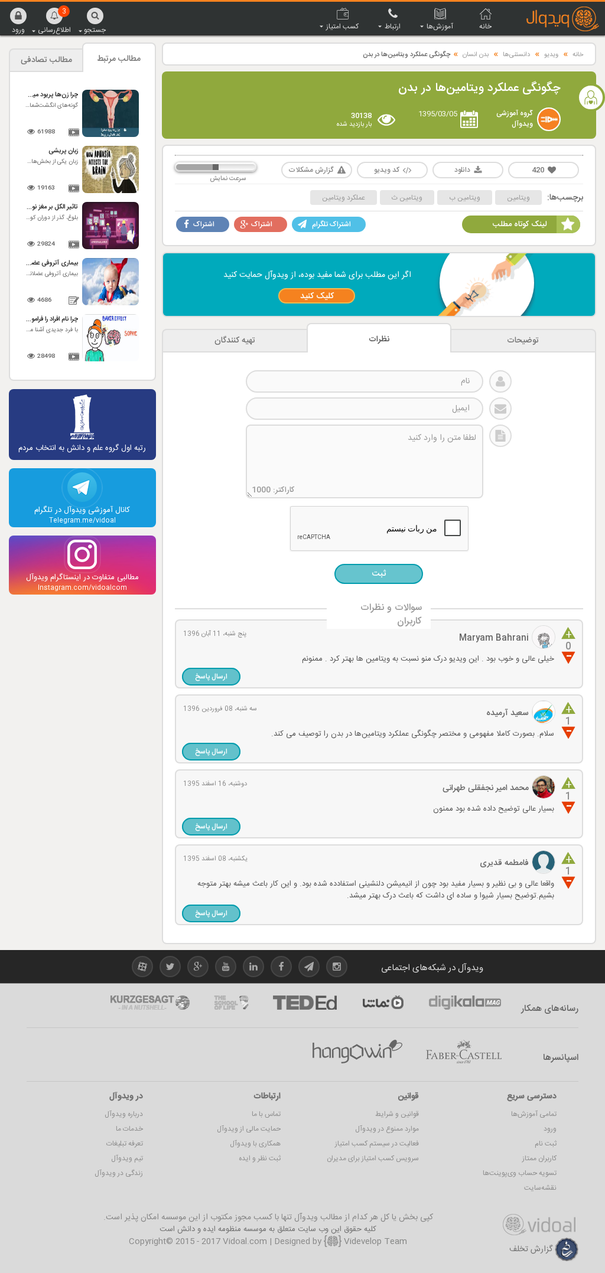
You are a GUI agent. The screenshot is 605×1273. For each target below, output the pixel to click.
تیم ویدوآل (127, 1158)
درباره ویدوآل (124, 1114)
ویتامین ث (407, 198)
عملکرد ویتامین (343, 198)
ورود (550, 1129)
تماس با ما (266, 1114)
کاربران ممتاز (539, 1158)
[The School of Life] (231, 1002)
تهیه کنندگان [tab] (234, 341)
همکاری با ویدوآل (255, 1144)
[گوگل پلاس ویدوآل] (197, 968)
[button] (18, 20)
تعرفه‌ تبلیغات (124, 1144)
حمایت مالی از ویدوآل (249, 1129)
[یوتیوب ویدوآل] (225, 968)
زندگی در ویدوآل (119, 1173)
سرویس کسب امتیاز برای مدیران (373, 1158)
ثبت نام (546, 1144)
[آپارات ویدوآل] (142, 968)
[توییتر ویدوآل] (170, 968)
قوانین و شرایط (397, 1114)
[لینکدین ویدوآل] (253, 968)
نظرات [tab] (379, 339)
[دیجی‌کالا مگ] (465, 1002)
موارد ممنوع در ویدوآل (387, 1129)
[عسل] (357, 1052)
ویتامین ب (464, 198)
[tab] (523, 340)
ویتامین (518, 198)
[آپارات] (383, 1002)
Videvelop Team (374, 1242)
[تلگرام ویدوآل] (309, 968)
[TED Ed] (304, 1002)
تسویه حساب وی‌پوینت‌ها (520, 1173)
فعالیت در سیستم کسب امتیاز (377, 1144)
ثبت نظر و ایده (260, 1158)
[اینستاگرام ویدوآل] (336, 968)
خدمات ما (129, 1129)
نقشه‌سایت (540, 1188)
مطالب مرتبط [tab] (119, 59)
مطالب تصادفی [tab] (46, 60)
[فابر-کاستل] (464, 1052)
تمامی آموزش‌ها (534, 1114)
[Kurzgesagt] (150, 1002)
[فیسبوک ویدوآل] (281, 968)
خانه (578, 55)
